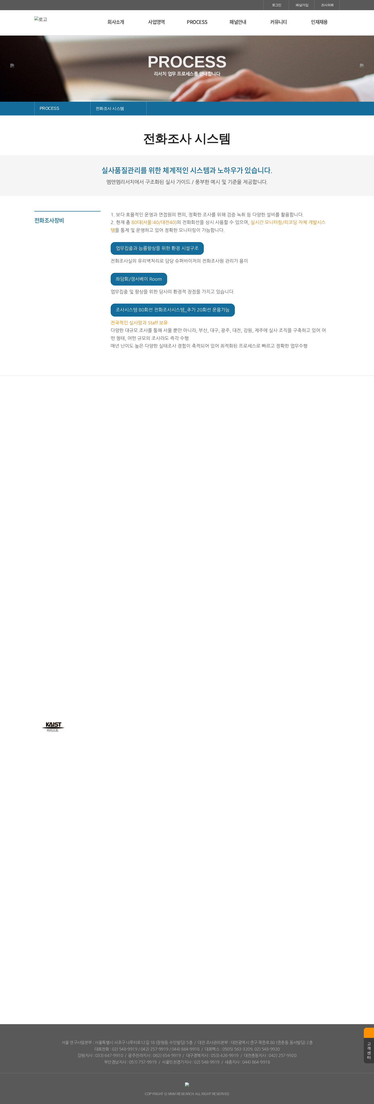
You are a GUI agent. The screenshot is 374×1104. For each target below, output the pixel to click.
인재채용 (319, 22)
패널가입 (301, 5)
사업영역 (156, 22)
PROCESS (197, 22)
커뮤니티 (278, 22)
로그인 (276, 5)
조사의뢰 (327, 5)
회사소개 (115, 22)
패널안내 (237, 22)
